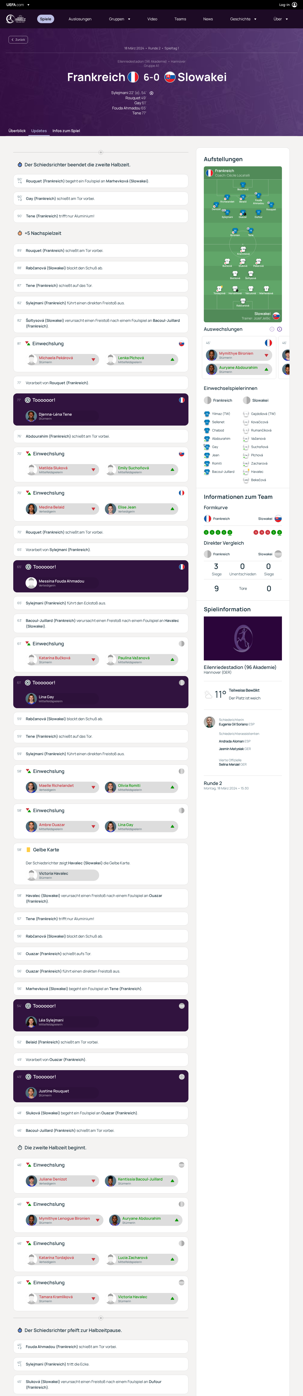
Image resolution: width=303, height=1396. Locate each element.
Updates (39, 131)
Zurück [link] (20, 40)
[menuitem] (48, 18)
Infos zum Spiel (66, 131)
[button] (119, 18)
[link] (45, 18)
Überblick (17, 131)
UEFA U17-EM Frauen (16, 18)
